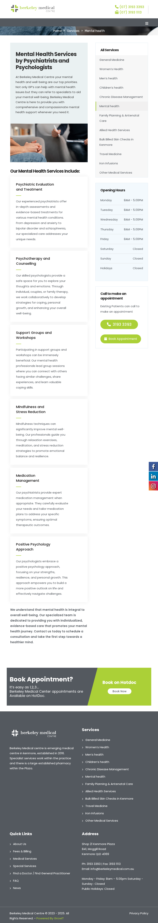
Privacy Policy (138, 913)
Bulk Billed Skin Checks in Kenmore (116, 142)
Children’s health (111, 88)
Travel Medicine (110, 154)
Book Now (120, 691)
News (17, 888)
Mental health (109, 106)
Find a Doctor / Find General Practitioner (41, 873)
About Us (19, 844)
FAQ (16, 881)
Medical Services (25, 859)
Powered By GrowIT (50, 918)
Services (73, 31)
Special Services (24, 866)
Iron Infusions (108, 163)
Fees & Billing (22, 851)
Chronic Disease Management (121, 97)
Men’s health (108, 78)
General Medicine (111, 60)
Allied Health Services (114, 130)
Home (57, 31)
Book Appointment (122, 339)
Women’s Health (111, 69)
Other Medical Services (115, 173)
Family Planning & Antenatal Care (119, 118)
